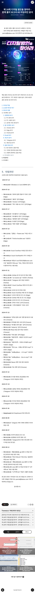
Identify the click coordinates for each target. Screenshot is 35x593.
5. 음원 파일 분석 (8, 145)
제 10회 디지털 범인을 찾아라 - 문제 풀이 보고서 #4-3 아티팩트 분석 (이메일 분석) (17, 525)
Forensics (22, 14)
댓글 (8, 532)
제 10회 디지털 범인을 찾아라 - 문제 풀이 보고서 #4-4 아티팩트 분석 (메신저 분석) (17, 522)
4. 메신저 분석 (7, 138)
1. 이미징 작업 (6, 105)
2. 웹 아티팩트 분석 (8, 125)
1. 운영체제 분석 (8, 115)
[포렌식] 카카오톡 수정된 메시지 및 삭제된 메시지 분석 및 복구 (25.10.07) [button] (9, 545)
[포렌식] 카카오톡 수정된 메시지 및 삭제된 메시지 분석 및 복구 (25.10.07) (17, 515)
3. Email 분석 (7, 135)
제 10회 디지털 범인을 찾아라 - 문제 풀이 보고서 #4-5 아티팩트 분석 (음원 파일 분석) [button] (9, 563)
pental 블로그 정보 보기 (32, 2)
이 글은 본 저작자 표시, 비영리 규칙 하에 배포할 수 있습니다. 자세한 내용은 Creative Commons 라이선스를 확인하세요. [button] (30, 504)
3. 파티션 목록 (6, 110)
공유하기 (17, 532)
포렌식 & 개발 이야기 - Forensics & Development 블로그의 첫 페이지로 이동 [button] (17, 2)
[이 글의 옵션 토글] (7, 504)
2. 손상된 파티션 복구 (8, 108)
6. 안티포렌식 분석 (8, 155)
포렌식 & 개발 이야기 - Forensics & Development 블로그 (2, 590)
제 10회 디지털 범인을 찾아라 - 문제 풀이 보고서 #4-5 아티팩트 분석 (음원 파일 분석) (17, 520)
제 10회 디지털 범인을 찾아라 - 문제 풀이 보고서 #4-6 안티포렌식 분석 (17, 517)
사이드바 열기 (2, 2)
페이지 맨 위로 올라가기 (32, 590)
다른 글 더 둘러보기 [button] (16, 577)
